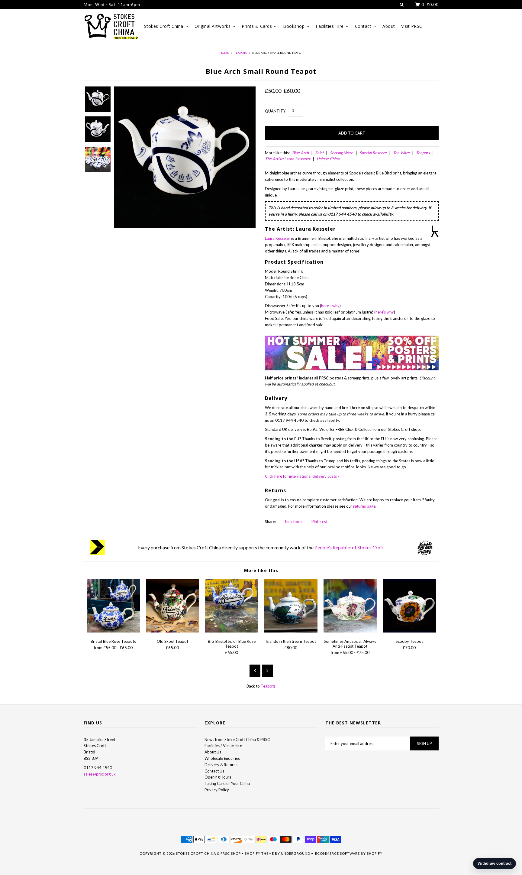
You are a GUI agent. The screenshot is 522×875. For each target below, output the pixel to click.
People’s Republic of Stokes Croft (349, 547)
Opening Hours (218, 777)
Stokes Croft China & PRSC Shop (208, 853)
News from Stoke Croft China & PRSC (237, 739)
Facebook (293, 521)
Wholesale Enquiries (222, 758)
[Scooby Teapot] (409, 631)
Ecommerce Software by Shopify (348, 853)
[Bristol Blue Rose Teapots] (113, 631)
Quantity (275, 111)
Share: (270, 521)
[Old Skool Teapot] (172, 631)
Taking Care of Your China (227, 783)
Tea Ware (401, 152)
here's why (330, 305)
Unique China (328, 158)
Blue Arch (300, 152)
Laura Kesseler (277, 238)
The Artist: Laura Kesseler (287, 158)
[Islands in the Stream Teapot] (290, 631)
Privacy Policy (217, 789)
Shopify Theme (259, 853)
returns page (364, 506)
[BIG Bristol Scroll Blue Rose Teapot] (231, 631)
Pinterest (319, 521)
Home (224, 52)
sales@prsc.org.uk (100, 774)
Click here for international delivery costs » (302, 476)
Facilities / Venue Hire (223, 745)
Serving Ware (341, 152)
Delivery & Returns (221, 764)
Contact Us (214, 771)
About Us (213, 752)
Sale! (319, 152)
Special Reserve (373, 152)
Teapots (240, 52)
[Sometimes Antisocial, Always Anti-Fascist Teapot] (350, 631)
